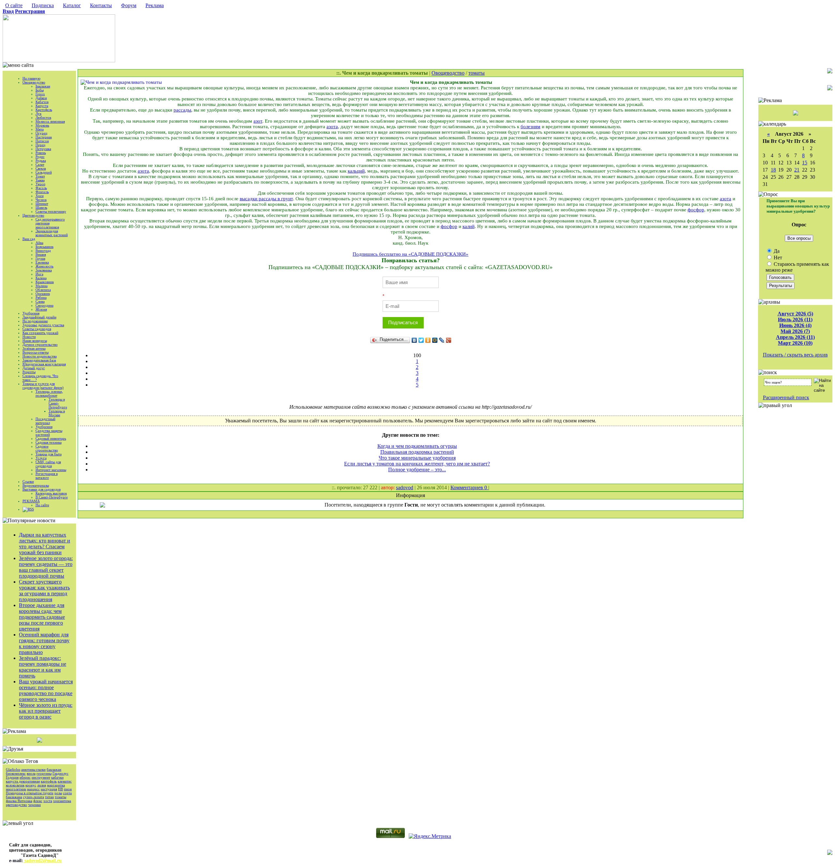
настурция (49, 789)
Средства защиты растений (49, 432)
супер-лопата (33, 797)
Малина (42, 286)
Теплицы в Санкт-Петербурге (58, 403)
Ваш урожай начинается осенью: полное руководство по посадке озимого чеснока (46, 690)
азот (257, 121)
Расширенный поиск (786, 397)
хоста (47, 801)
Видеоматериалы (36, 485)
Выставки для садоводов (42, 489)
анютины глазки (33, 769)
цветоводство (16, 805)
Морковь (42, 125)
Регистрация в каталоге (47, 475)
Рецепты (29, 372)
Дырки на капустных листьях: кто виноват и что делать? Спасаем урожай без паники (44, 543)
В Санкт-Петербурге (52, 497)
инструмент (41, 777)
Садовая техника (49, 442)
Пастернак (44, 137)
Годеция (12, 777)
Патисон (42, 141)
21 (796, 170)
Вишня (41, 254)
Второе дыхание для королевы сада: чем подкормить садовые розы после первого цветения (42, 616)
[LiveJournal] (441, 340)
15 (804, 162)
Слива (40, 301)
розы (58, 793)
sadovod (404, 487)
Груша (40, 258)
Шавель (41, 207)
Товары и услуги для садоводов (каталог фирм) (43, 385)
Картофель (44, 110)
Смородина (44, 305)
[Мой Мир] (435, 340)
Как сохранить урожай (40, 333)
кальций (356, 171)
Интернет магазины (51, 470)
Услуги (41, 458)
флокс (37, 801)
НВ (60, 789)
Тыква (40, 180)
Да (776, 251)
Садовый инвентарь (51, 438)
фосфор (696, 209)
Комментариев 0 (469, 487)
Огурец (41, 133)
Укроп (40, 184)
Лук (38, 113)
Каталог (72, 5)
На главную (31, 78)
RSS (31, 509)
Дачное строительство (40, 344)
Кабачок (42, 102)
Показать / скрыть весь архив (795, 354)
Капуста (42, 106)
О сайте (14, 5)
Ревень (41, 153)
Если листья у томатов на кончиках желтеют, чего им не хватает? (417, 463)
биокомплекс (16, 773)
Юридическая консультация (44, 364)
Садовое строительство (47, 448)
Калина (41, 278)
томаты (60, 797)
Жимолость (44, 266)
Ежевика (42, 262)
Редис (40, 157)
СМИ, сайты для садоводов (48, 464)
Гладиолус (60, 773)
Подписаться (403, 322)
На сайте (42, 505)
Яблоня (41, 309)
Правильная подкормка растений (417, 452)
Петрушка (43, 149)
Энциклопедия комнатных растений (52, 233)
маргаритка (56, 785)
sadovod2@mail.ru (42, 860)
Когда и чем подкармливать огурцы (417, 446)
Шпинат (42, 203)
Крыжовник (45, 282)
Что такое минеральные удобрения (417, 458)
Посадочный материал (45, 421)
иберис (25, 777)
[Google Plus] (448, 340)
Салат (40, 164)
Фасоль (41, 188)
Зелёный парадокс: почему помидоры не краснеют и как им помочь (42, 666)
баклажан (54, 769)
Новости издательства (40, 356)
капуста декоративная (23, 781)
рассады (182, 110)
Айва (39, 243)
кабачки (57, 777)
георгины (44, 773)
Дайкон (41, 98)
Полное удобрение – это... (417, 469)
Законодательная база (39, 360)
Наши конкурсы (35, 340)
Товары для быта (49, 454)
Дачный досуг (34, 368)
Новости (29, 337)
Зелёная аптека (34, 348)
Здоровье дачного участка (43, 325)
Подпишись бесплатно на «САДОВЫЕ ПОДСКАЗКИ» (410, 254)
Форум (128, 5)
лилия (41, 785)
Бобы (40, 90)
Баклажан (43, 86)
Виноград (43, 250)
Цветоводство (33, 215)
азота (332, 126)
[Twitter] (421, 340)
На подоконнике (35, 321)
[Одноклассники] (428, 340)
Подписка (43, 5)
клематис (65, 781)
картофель (49, 781)
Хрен (40, 196)
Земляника (44, 270)
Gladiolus (13, 769)
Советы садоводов (37, 329)
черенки (34, 805)
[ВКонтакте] (414, 340)
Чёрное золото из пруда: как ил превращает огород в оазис (45, 711)
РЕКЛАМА (31, 501)
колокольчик (15, 785)
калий (469, 226)
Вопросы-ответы (36, 352)
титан (49, 797)
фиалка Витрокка (19, 801)
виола (31, 773)
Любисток (43, 117)
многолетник (16, 789)
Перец (40, 145)
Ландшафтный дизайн (39, 317)
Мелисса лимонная (50, 121)
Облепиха (43, 290)
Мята (40, 129)
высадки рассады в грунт (266, 198)
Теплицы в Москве (57, 413)
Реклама (154, 5)
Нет (777, 257)
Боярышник (44, 247)
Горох (40, 94)
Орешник (43, 294)
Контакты (101, 5)
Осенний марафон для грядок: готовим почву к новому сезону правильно (44, 643)
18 (773, 170)
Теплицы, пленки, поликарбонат (49, 393)
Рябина (41, 297)
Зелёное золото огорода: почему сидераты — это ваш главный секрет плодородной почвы (46, 567)
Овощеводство (34, 82)
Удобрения (31, 313)
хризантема (62, 801)
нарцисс (33, 789)
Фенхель (42, 192)
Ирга (39, 274)
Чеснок (41, 200)
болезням (530, 126)
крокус (30, 785)
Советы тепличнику (51, 211)
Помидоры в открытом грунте (29, 793)
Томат (40, 176)
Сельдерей (44, 172)
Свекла (41, 168)
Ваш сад (29, 239)
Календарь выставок (51, 493)
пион (68, 789)
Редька (41, 160)
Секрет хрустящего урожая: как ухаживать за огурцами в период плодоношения (44, 590)
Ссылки (28, 481)
